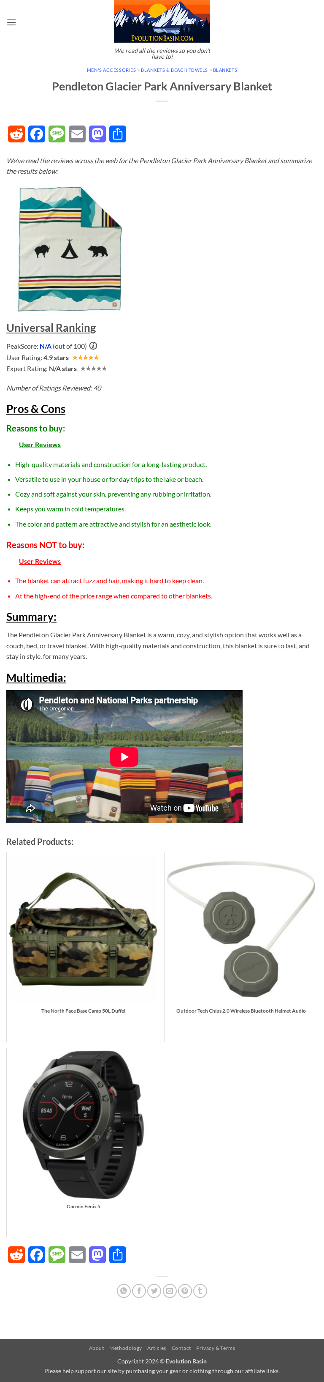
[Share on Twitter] (154, 1291)
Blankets (225, 70)
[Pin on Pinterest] (185, 1291)
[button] (11, 22)
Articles (156, 1348)
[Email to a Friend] (170, 1291)
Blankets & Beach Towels (174, 70)
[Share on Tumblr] (200, 1291)
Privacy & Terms (215, 1348)
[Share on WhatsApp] (124, 1291)
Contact (181, 1348)
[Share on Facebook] (139, 1291)
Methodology (125, 1348)
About (96, 1348)
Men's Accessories (111, 70)
